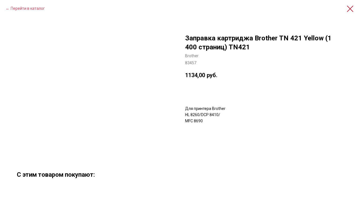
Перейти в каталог (28, 8)
